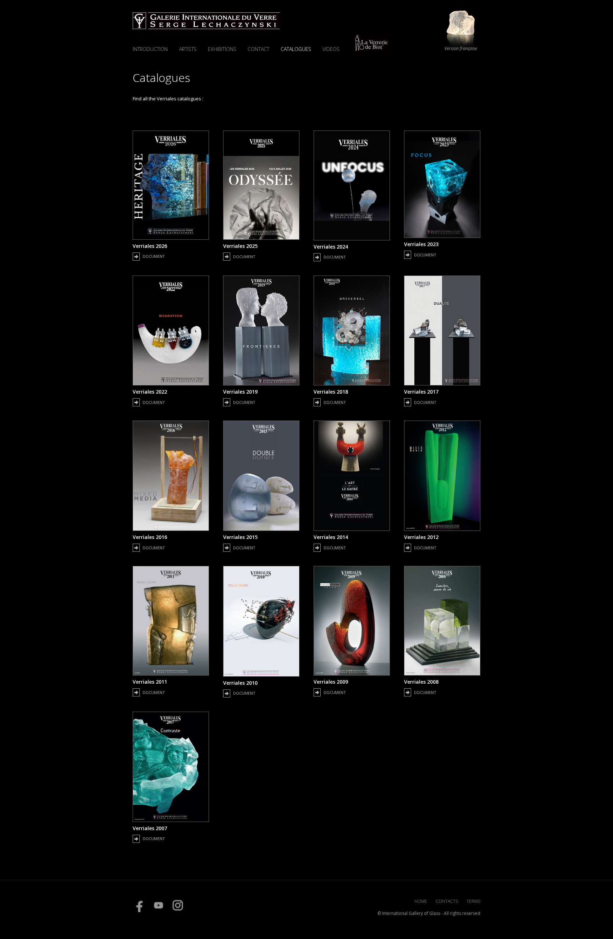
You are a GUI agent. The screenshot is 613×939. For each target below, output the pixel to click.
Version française (460, 48)
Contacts (447, 901)
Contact (258, 49)
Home (420, 901)
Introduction (150, 49)
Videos (330, 49)
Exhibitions (222, 49)
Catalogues (296, 49)
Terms (473, 901)
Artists (188, 49)
